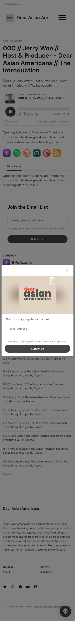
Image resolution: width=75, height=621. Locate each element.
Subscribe (37, 348)
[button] (67, 270)
